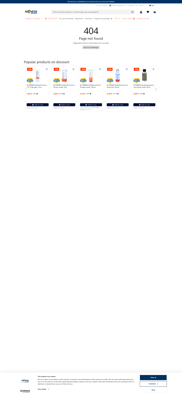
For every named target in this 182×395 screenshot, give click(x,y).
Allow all (153, 377)
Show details (42, 389)
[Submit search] (132, 12)
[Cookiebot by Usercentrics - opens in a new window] (25, 391)
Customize (152, 384)
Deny (153, 390)
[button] (101, 5)
